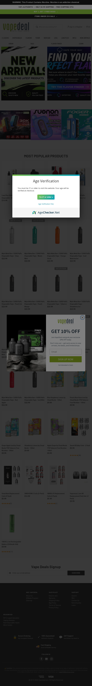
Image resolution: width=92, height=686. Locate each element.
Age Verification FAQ (46, 204)
